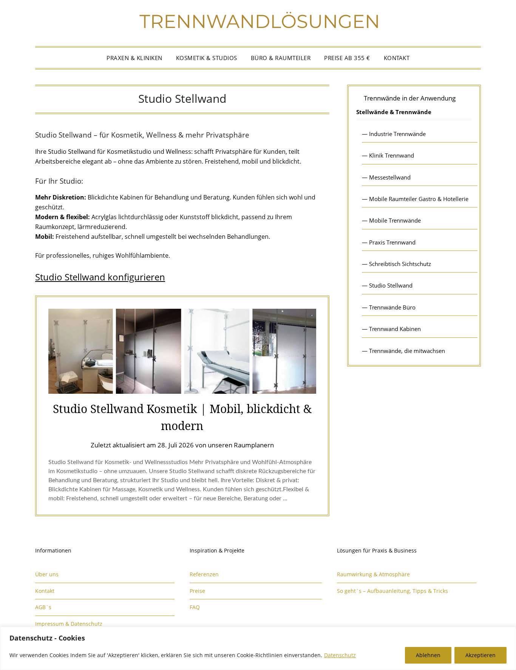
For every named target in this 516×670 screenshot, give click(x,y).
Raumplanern (254, 445)
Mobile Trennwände (395, 220)
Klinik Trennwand (391, 155)
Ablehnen (428, 655)
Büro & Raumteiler (281, 58)
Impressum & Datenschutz (68, 623)
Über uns (47, 574)
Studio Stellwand (390, 285)
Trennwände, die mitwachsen (407, 350)
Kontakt (397, 58)
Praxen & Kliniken (134, 58)
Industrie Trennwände (397, 134)
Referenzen (204, 574)
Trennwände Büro (392, 307)
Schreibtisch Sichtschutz (400, 264)
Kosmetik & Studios (206, 58)
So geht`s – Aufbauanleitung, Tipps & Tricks (392, 590)
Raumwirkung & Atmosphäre (373, 574)
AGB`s (43, 607)
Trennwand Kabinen (395, 329)
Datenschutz (340, 655)
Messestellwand (390, 177)
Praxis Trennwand (392, 242)
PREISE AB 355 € (347, 58)
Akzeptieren (480, 655)
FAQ (195, 607)
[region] (258, 648)
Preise (197, 590)
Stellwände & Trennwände (393, 112)
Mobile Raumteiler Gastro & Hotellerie (418, 199)
